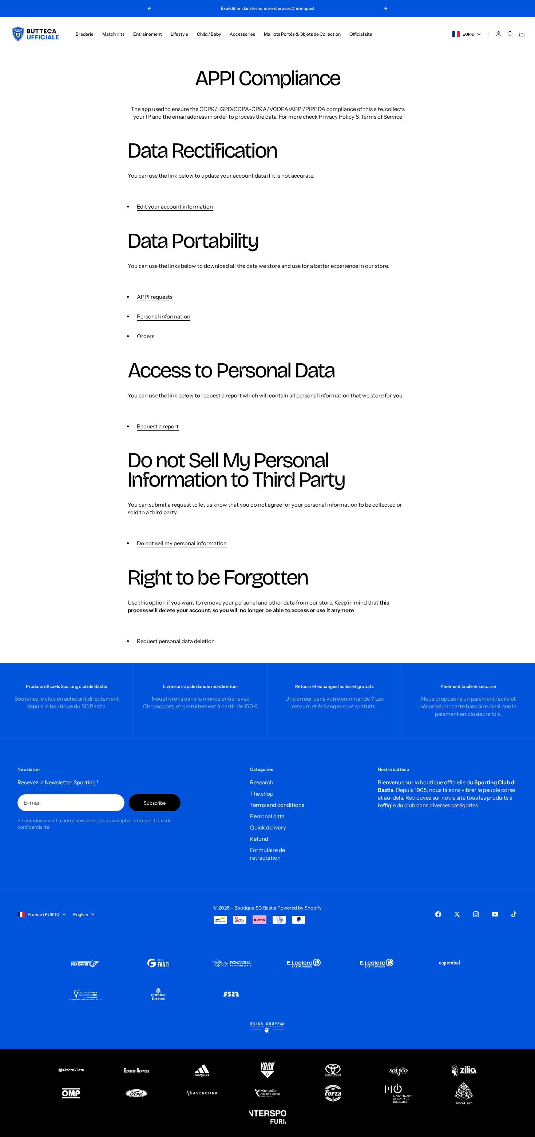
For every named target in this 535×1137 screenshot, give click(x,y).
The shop (261, 793)
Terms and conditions (277, 804)
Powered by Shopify (299, 908)
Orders (145, 336)
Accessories (242, 34)
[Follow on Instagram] (476, 914)
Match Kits (113, 34)
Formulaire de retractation (267, 854)
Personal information (163, 316)
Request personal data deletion (176, 641)
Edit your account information (175, 206)
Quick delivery (268, 827)
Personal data (267, 816)
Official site (360, 34)
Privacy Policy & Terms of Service (360, 116)
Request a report (158, 426)
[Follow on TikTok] (514, 914)
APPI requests (155, 296)
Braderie (85, 34)
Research (261, 782)
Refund (259, 838)
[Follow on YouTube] (495, 914)
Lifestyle (179, 34)
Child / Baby (209, 34)
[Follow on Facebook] (438, 914)
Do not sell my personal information (182, 543)
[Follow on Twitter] (457, 914)
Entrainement (147, 34)
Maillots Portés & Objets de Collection (302, 34)
